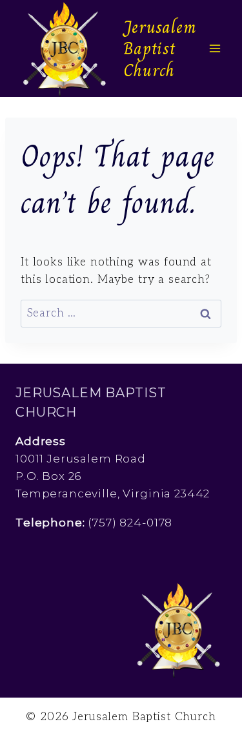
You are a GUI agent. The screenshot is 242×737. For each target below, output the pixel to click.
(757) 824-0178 (130, 522)
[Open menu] (215, 48)
